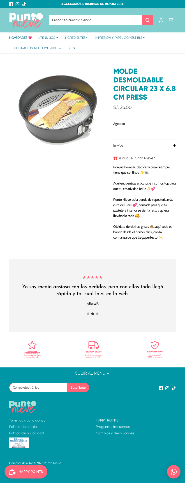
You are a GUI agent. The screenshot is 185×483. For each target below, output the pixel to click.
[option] (57, 109)
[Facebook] (11, 4)
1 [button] (88, 314)
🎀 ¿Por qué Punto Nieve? (134, 158)
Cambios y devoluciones (115, 433)
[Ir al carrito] (171, 20)
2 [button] (92, 314)
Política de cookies (23, 427)
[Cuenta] (161, 20)
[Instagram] (17, 4)
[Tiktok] (24, 4)
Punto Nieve (52, 463)
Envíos (118, 146)
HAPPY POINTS (107, 420)
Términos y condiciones (27, 420)
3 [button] (97, 314)
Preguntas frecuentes (113, 427)
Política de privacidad (26, 433)
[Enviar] (147, 20)
